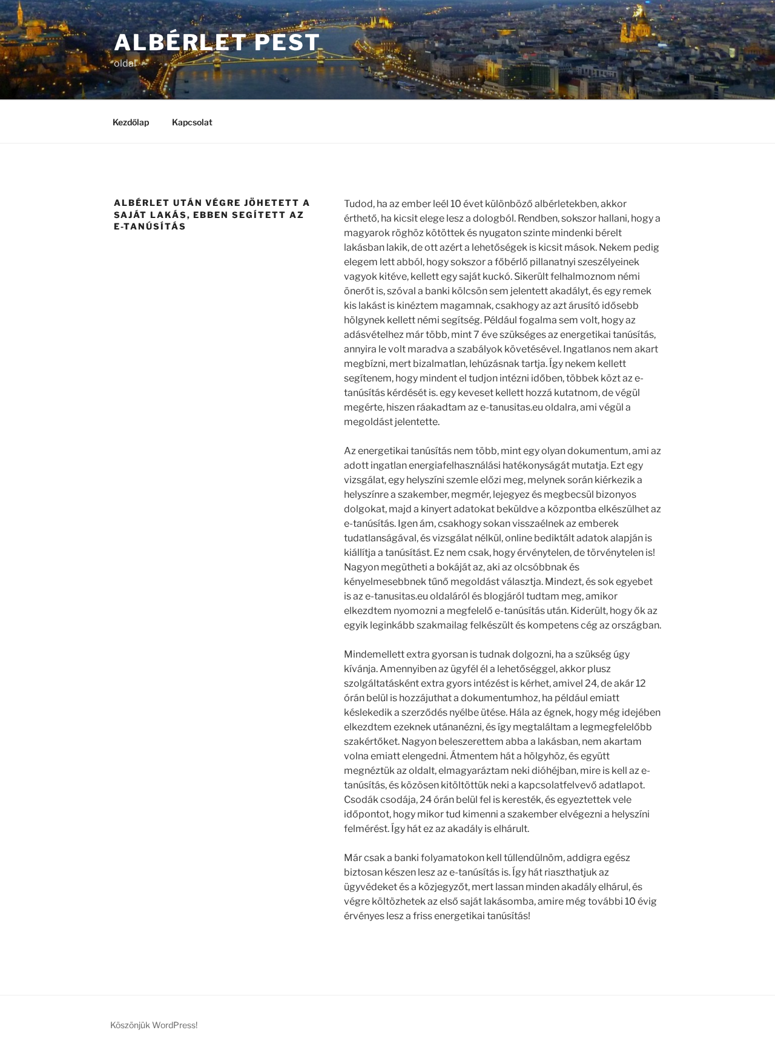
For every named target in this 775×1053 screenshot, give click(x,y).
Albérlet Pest (217, 42)
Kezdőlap (131, 122)
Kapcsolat (192, 122)
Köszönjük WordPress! (153, 1025)
